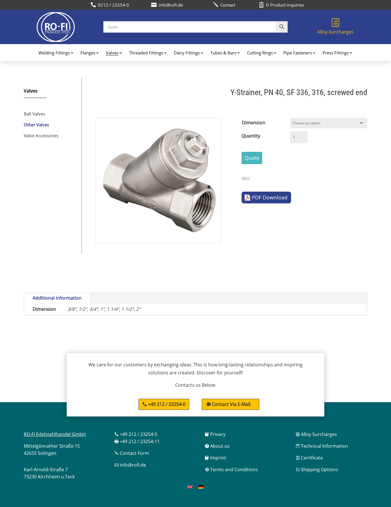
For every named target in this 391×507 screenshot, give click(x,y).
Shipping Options (317, 469)
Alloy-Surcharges (335, 32)
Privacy (215, 434)
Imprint (215, 458)
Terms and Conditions (231, 469)
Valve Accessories (41, 135)
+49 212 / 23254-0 (166, 404)
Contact (224, 5)
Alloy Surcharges (316, 434)
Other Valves (36, 124)
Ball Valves (34, 114)
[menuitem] (190, 486)
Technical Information (322, 446)
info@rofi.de (130, 465)
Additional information (57, 298)
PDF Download (269, 197)
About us (217, 446)
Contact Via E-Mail (228, 404)
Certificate (309, 458)
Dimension (253, 122)
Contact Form (131, 453)
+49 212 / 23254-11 (137, 441)
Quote (251, 157)
